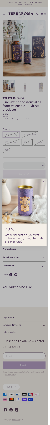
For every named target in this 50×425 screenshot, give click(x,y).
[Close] (44, 181)
